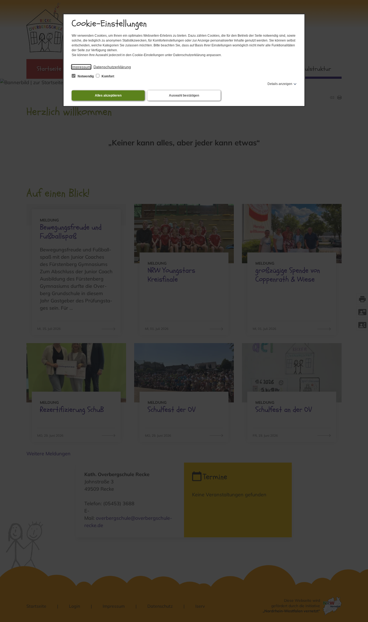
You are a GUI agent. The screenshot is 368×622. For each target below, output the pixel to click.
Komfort (107, 76)
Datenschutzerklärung (112, 67)
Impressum (81, 67)
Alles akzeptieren (108, 95)
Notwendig (86, 76)
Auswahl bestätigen (184, 95)
